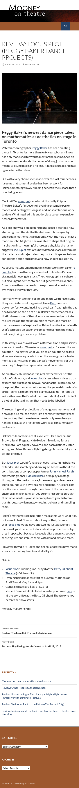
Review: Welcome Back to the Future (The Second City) (33, 704)
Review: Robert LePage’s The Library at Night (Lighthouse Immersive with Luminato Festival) (34, 696)
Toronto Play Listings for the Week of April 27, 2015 (31, 644)
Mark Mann (32, 64)
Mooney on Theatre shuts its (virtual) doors (26, 681)
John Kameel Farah (62, 471)
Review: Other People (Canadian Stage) (24, 687)
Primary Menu (74, 26)
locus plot (24, 201)
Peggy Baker (39, 148)
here (69, 591)
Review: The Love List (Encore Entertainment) (27, 631)
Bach (53, 303)
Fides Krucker (34, 475)
